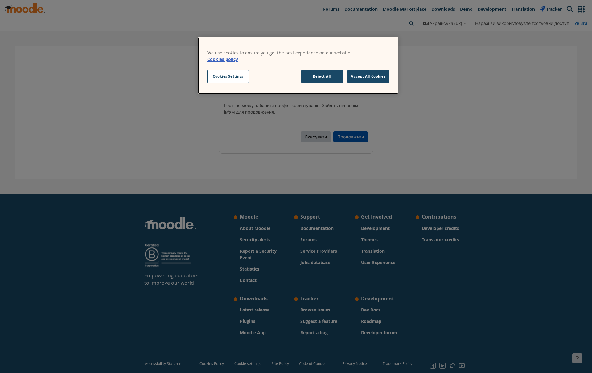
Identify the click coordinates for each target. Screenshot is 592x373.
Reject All (322, 76)
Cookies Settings (228, 76)
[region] (298, 65)
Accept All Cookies (368, 76)
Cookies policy (222, 59)
